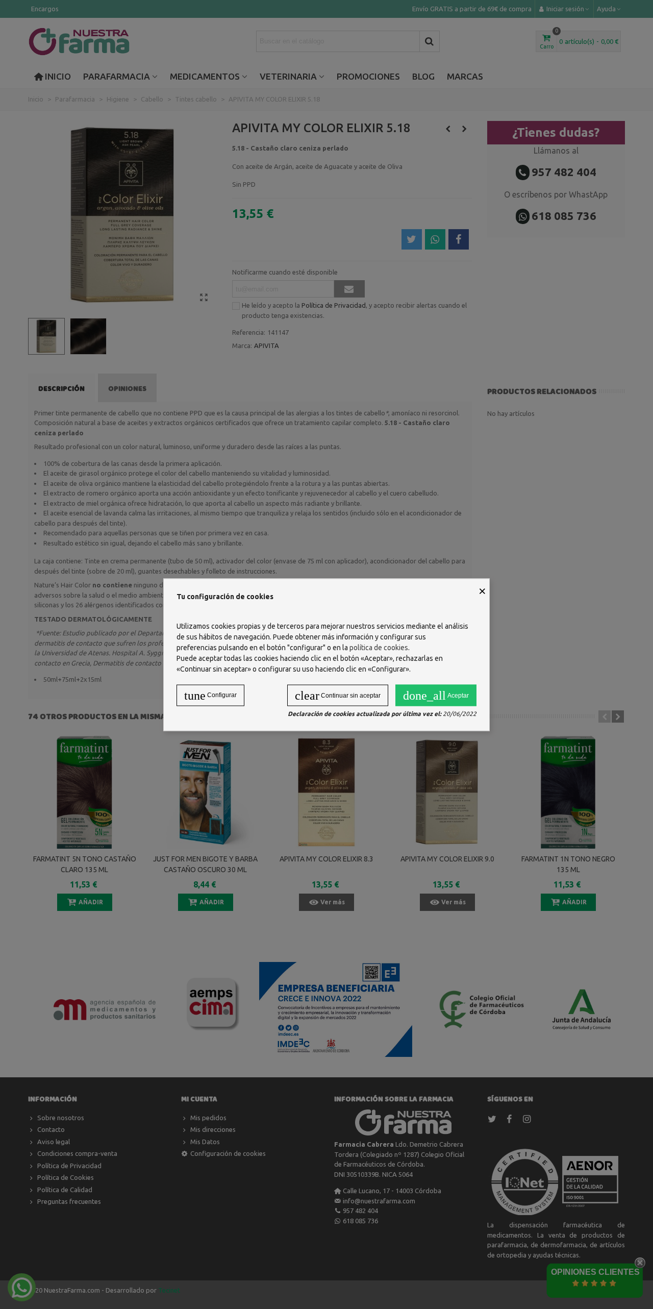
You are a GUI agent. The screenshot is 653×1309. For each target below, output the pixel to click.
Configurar (210, 695)
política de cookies (378, 647)
